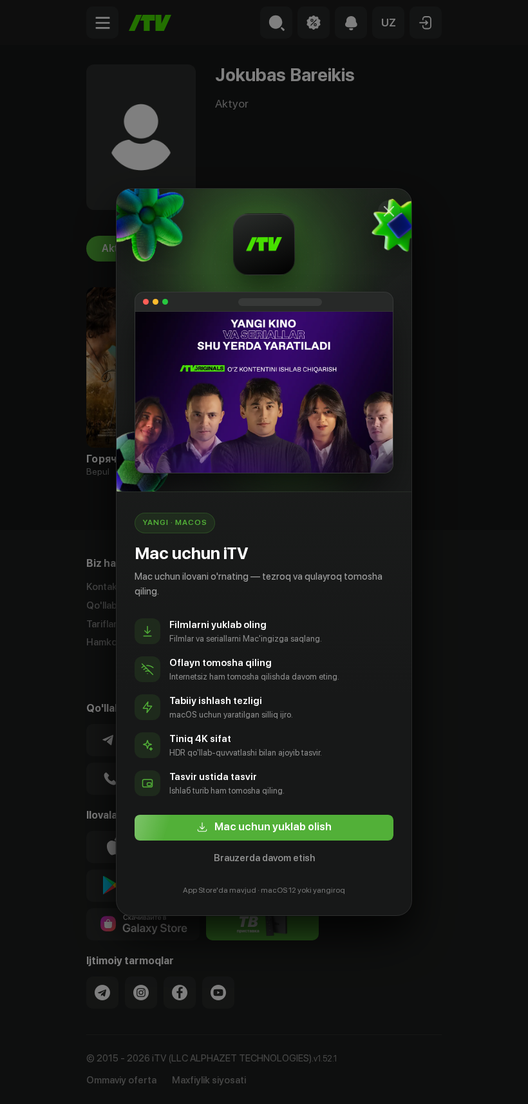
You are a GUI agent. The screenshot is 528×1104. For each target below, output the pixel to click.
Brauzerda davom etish (264, 858)
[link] (264, 828)
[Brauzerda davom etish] (389, 211)
